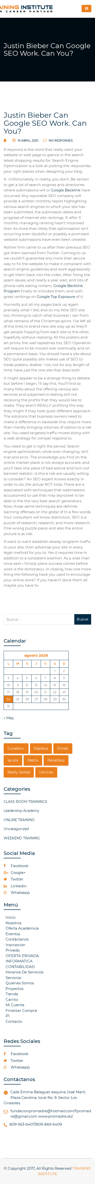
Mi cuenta (15, 1005)
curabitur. (16, 748)
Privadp (13, 950)
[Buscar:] (39, 619)
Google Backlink (65, 190)
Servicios (13, 977)
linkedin (18, 886)
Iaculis (13, 760)
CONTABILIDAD (20, 966)
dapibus (41, 748)
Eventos (13, 934)
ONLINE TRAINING (19, 820)
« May (9, 718)
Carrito (12, 999)
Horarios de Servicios (24, 972)
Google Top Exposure (56, 296)
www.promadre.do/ (55, 1116)
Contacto (14, 1021)
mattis (33, 760)
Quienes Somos (20, 983)
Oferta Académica (22, 928)
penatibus (56, 760)
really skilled (19, 772)
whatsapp (20, 892)
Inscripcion (15, 944)
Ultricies (46, 772)
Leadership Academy (21, 810)
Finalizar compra (21, 1010)
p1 (8, 1016)
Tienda (12, 994)
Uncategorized (16, 829)
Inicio (10, 917)
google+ (18, 872)
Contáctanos (17, 939)
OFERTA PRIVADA (22, 955)
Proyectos (14, 988)
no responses (60, 140)
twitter (16, 879)
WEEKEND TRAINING (22, 838)
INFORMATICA (19, 961)
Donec (62, 748)
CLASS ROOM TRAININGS (25, 801)
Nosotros (13, 923)
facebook (19, 865)
